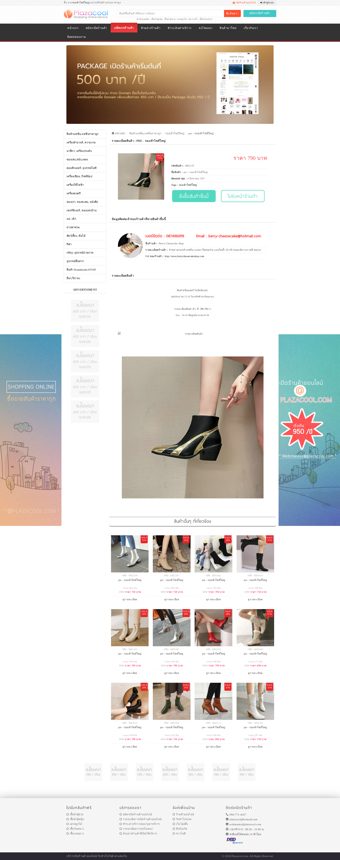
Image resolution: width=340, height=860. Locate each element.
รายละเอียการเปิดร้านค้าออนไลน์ (142, 819)
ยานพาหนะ (73, 227)
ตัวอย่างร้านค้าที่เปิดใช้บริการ (140, 833)
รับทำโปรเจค (183, 819)
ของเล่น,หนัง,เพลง (77, 159)
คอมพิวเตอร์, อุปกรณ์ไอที (82, 168)
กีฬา (69, 244)
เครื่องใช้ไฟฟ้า (75, 184)
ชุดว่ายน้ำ (193, 19)
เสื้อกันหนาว (77, 828)
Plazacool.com (239, 856)
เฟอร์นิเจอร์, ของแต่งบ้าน (82, 210)
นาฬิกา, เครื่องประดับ (79, 151)
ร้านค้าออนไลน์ (185, 814)
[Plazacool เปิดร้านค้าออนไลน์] (86, 14)
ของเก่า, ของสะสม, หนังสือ (82, 201)
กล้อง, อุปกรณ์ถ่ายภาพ (80, 252)
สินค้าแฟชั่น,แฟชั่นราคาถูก (83, 134)
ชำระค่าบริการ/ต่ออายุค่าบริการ (141, 824)
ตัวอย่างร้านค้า (150, 27)
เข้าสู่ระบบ (268, 2)
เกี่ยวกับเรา (251, 27)
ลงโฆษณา (205, 27)
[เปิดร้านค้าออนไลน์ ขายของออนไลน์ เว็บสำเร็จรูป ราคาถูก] (170, 84)
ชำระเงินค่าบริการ (179, 27)
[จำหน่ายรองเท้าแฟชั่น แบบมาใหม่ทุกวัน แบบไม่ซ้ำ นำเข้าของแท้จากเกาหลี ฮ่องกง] (130, 245)
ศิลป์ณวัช (181, 828)
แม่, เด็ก (71, 218)
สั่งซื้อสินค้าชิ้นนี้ (194, 196)
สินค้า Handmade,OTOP (81, 269)
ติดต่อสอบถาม (76, 36)
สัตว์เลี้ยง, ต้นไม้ (76, 235)
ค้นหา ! (234, 13)
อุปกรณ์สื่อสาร (75, 261)
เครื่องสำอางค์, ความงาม (81, 142)
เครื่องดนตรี (74, 193)
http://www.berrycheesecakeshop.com (184, 256)
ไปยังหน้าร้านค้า (243, 196)
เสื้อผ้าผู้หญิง (157, 19)
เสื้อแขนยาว (77, 833)
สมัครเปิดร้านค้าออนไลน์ (137, 814)
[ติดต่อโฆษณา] (85, 310)
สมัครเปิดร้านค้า (259, 13)
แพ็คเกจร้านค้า (124, 27)
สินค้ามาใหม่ (228, 27)
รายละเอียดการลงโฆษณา (138, 828)
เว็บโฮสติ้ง (182, 824)
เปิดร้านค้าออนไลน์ (245, 2)
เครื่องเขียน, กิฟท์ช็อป (79, 176)
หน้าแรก (72, 27)
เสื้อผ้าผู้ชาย (169, 19)
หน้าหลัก (119, 133)
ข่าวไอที (181, 833)
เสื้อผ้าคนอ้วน (205, 19)
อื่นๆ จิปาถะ (73, 278)
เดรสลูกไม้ (182, 19)
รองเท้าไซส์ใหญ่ (174, 133)
